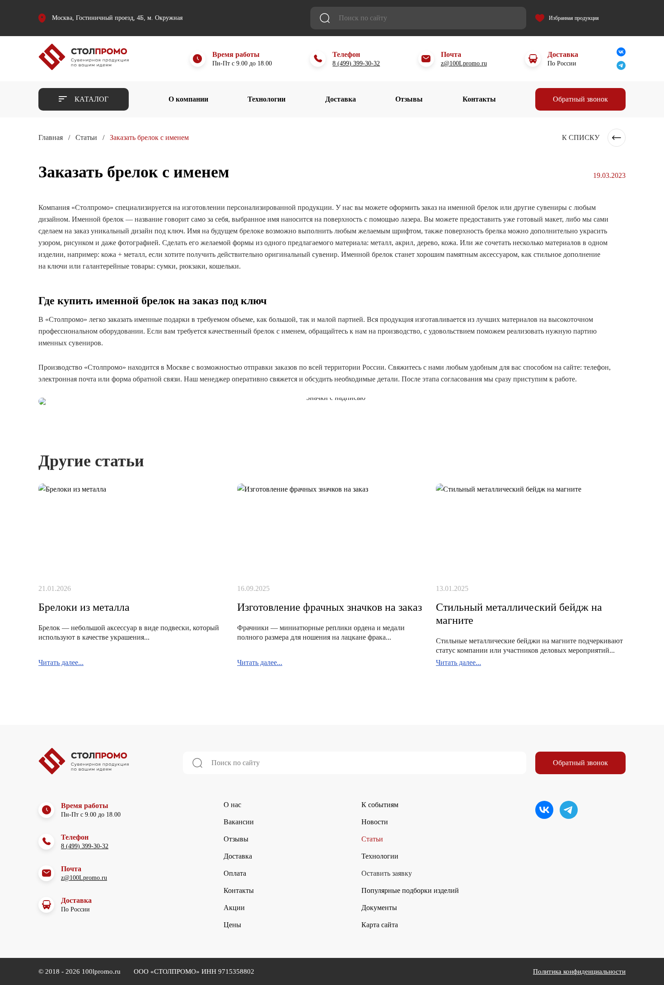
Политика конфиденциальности (579, 971)
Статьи (86, 137)
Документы (379, 907)
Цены (232, 925)
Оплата (235, 873)
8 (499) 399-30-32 (356, 63)
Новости (374, 822)
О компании (188, 99)
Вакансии (239, 822)
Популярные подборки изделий (410, 890)
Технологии (266, 99)
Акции (234, 907)
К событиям (379, 804)
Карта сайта (379, 925)
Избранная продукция (574, 18)
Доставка (340, 99)
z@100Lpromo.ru (464, 63)
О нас (232, 804)
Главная (50, 137)
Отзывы (409, 99)
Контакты (479, 99)
